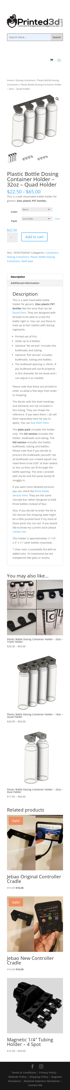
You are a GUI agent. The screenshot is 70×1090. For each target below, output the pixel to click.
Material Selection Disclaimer (42, 1081)
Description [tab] (18, 276)
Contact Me (35, 1085)
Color (14, 211)
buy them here (40, 422)
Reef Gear (27, 261)
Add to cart (34, 236)
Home (10, 80)
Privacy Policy (47, 1072)
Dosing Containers (25, 80)
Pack (14, 221)
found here (19, 312)
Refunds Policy (17, 1076)
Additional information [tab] (25, 283)
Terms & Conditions (24, 1072)
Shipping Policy (38, 1076)
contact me (19, 531)
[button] (57, 99)
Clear (57, 218)
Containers (52, 252)
